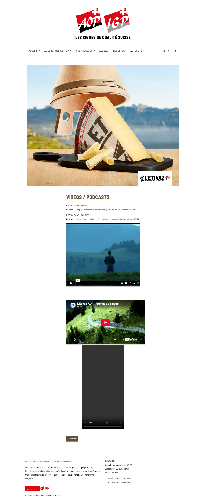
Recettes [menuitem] (119, 50)
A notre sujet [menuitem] (84, 50)
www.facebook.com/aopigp (119, 478)
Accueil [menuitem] (33, 50)
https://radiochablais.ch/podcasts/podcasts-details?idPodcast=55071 (108, 219)
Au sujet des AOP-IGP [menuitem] (56, 50)
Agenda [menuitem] (103, 50)
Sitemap (35, 461)
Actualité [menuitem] (136, 50)
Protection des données (63, 461)
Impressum (44, 461)
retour (73, 438)
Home (27, 461)
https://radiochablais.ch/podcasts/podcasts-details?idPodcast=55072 (106, 210)
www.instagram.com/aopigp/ (120, 481)
